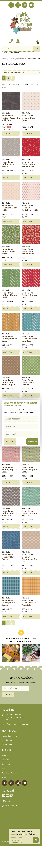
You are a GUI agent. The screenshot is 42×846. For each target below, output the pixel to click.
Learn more (16, 840)
